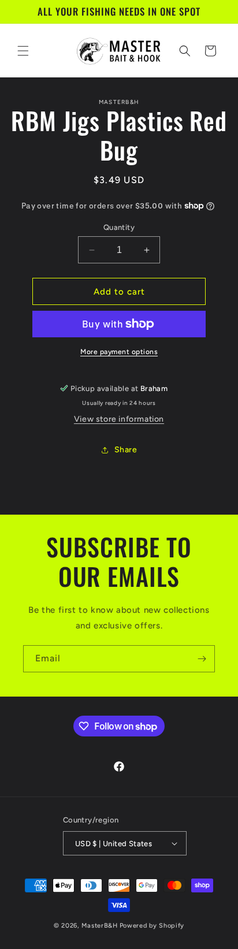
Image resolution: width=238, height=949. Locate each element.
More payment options (119, 352)
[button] (23, 51)
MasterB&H (99, 925)
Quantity (119, 227)
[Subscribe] (201, 658)
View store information (119, 419)
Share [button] (125, 450)
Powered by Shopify (152, 925)
